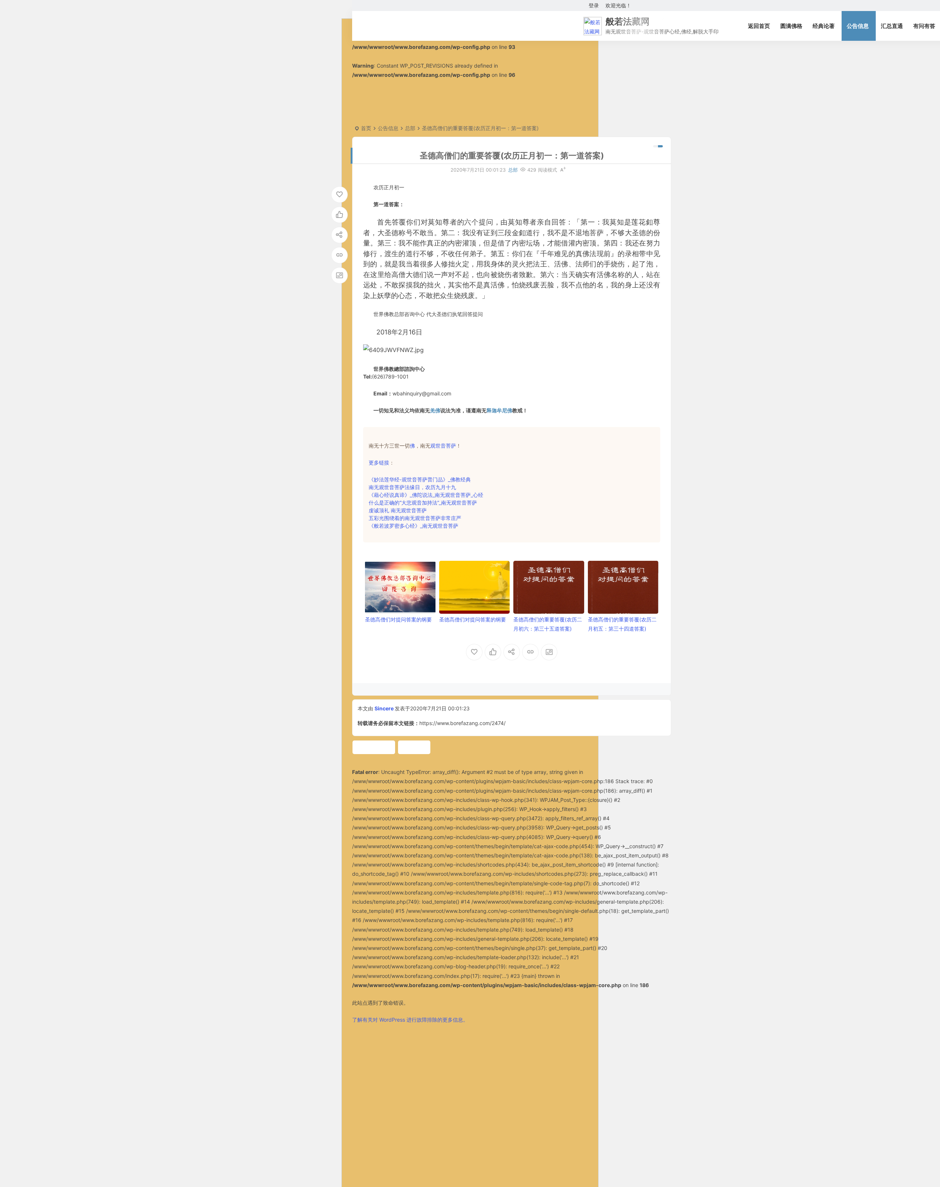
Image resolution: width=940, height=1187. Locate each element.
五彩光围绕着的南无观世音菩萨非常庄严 (415, 518)
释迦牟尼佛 (499, 410)
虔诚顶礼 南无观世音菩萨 (398, 510)
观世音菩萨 (443, 445)
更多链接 (379, 462)
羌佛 (435, 410)
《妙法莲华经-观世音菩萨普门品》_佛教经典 (420, 479)
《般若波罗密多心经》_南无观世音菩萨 (413, 526)
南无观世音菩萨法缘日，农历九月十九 (412, 487)
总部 (410, 128)
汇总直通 (892, 25)
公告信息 (858, 25)
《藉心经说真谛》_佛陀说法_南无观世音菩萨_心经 (426, 495)
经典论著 (824, 25)
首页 (366, 128)
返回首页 (759, 25)
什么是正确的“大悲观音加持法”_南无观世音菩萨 (423, 502)
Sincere (384, 708)
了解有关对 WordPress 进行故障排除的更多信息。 (410, 1019)
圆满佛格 (791, 25)
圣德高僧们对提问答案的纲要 (398, 619)
